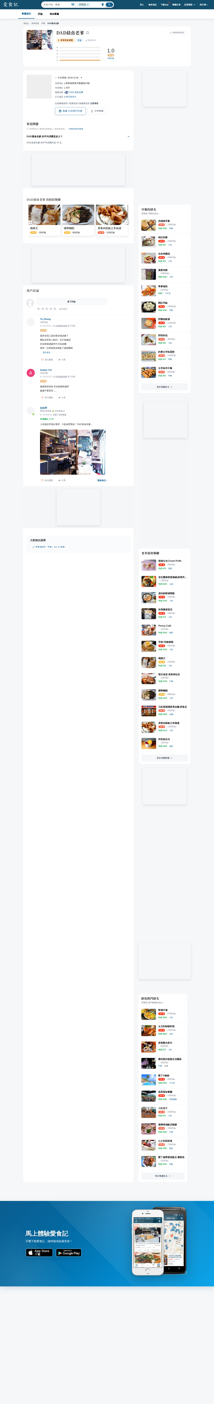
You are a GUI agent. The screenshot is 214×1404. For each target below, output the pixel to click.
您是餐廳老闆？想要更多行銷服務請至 (76, 103)
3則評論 (110, 58)
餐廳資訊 (26, 13)
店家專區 (188, 4)
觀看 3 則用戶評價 (72, 111)
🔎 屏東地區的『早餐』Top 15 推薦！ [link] (49, 547)
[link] (171, 228)
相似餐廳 (54, 14)
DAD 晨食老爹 (76, 92)
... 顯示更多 (46, 352)
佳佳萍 (43, 408)
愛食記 (26, 23)
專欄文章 (176, 4)
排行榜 (203, 4)
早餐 (43, 23)
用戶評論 (33, 290)
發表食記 (152, 4)
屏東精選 (35, 23)
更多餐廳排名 (163, 387)
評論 (40, 14)
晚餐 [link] (166, 1066)
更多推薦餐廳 (163, 758)
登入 (142, 4)
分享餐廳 (99, 111)
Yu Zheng (45, 319)
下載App (165, 4)
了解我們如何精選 (75, 129)
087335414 (71, 96)
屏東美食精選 (66, 40)
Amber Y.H (46, 370)
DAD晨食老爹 (70, 32)
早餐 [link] (79, 40)
